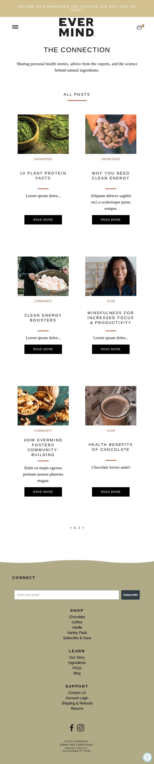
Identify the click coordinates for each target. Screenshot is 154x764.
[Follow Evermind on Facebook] (72, 727)
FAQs (77, 668)
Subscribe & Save (77, 638)
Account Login (77, 698)
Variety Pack (77, 633)
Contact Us (77, 693)
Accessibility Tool (77, 751)
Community (43, 301)
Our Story (77, 657)
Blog (76, 673)
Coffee (77, 622)
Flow (111, 301)
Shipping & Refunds (77, 703)
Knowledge (43, 159)
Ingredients (77, 663)
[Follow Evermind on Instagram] (80, 727)
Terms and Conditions (76, 745)
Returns (77, 708)
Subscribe (130, 594)
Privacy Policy (76, 748)
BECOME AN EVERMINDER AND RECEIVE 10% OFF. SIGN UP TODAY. (77, 8)
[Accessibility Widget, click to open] (147, 757)
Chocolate (77, 617)
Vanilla (77, 627)
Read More (43, 219)
